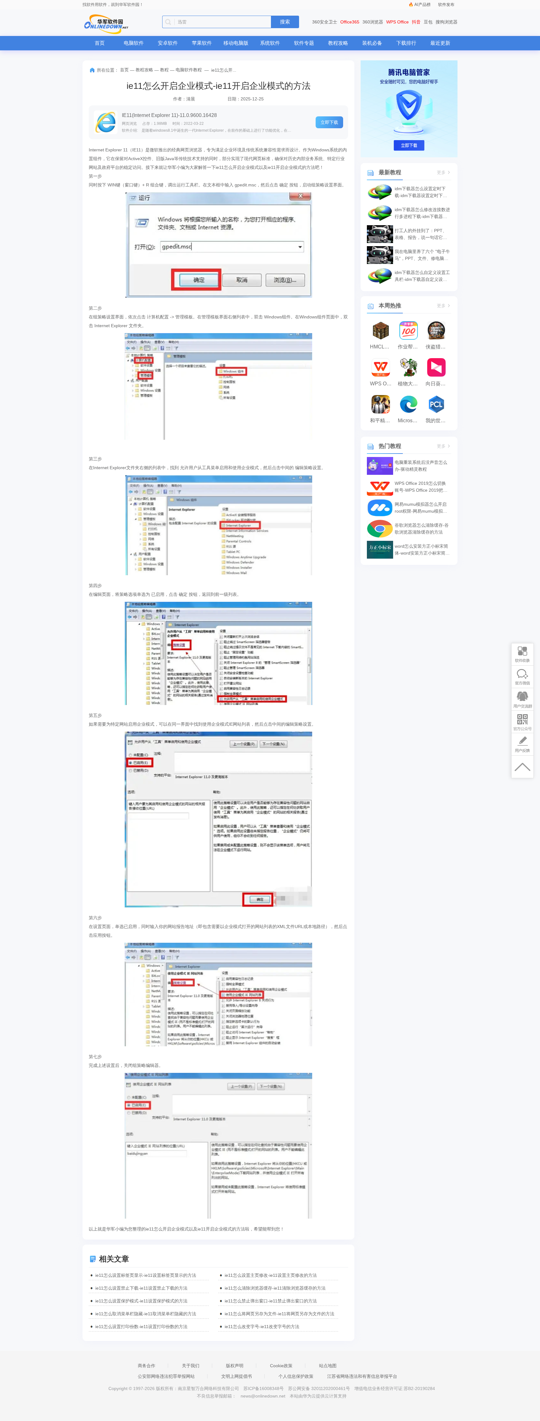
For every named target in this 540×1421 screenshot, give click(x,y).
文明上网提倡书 (236, 1376)
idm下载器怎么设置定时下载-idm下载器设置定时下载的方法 (421, 192)
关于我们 (190, 1365)
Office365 (349, 22)
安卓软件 (168, 43)
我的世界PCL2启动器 (438, 420)
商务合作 (146, 1365)
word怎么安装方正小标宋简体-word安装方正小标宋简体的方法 (422, 550)
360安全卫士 (324, 22)
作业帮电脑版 (410, 346)
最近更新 (440, 43)
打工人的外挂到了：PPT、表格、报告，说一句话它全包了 (421, 234)
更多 (441, 172)
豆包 (428, 22)
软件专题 (304, 43)
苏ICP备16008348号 (263, 1388)
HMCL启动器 (382, 346)
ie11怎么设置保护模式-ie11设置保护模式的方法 (141, 1300)
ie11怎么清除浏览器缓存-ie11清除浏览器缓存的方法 (275, 1288)
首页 (100, 43)
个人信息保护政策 (295, 1376)
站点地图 (328, 1365)
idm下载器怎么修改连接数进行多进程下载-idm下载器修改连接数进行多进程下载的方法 (422, 213)
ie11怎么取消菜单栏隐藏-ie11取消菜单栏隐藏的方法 (145, 1313)
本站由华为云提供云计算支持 (318, 1395)
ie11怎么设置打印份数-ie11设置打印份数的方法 (141, 1326)
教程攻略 (338, 43)
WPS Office (397, 22)
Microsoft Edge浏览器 (410, 420)
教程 (164, 69)
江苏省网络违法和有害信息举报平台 (362, 1376)
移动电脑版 (235, 43)
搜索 (285, 21)
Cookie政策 (281, 1365)
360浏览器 (372, 22)
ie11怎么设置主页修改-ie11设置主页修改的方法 (271, 1275)
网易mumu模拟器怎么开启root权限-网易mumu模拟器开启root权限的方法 (421, 508)
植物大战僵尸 (410, 383)
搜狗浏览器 (447, 22)
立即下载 (329, 122)
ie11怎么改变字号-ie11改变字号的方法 (262, 1326)
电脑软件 (134, 43)
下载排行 (406, 43)
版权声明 (234, 1365)
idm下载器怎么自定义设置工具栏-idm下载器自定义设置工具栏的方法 (422, 276)
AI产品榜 (422, 4)
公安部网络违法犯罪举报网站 (166, 1376)
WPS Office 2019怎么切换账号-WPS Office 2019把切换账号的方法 (421, 487)
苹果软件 (202, 43)
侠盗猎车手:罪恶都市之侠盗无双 (438, 346)
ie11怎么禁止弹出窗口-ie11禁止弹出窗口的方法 (271, 1300)
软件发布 (446, 4)
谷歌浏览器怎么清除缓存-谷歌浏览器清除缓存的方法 (422, 529)
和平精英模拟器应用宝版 (382, 420)
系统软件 (270, 43)
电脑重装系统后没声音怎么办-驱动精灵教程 (421, 466)
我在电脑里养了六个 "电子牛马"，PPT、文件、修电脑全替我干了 (422, 255)
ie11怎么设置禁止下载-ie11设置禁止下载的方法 (141, 1288)
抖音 (416, 22)
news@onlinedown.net (263, 1395)
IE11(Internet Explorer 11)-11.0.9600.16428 (169, 115)
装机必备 (372, 43)
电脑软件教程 (189, 69)
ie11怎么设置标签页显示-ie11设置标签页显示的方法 (145, 1275)
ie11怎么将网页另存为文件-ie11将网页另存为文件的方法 (279, 1313)
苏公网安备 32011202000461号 (319, 1388)
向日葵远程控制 (438, 383)
